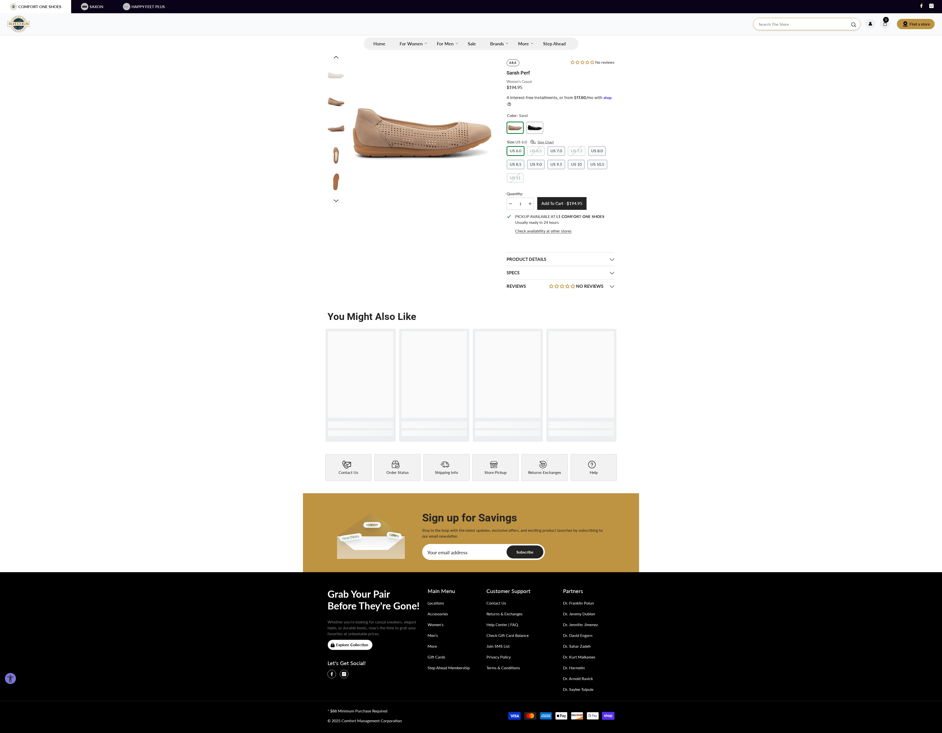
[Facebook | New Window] (921, 6)
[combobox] (802, 24)
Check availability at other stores (543, 230)
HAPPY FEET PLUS (148, 6)
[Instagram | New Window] (931, 6)
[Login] (870, 24)
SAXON (96, 6)
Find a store (919, 24)
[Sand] (515, 128)
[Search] (807, 24)
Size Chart (545, 142)
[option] (422, 134)
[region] (561, 224)
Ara (513, 63)
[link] (360, 424)
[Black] (534, 128)
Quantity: (515, 193)
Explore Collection (352, 644)
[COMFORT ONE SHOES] (23, 24)
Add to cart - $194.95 (561, 203)
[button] (336, 57)
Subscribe (525, 552)
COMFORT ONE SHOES (39, 6)
